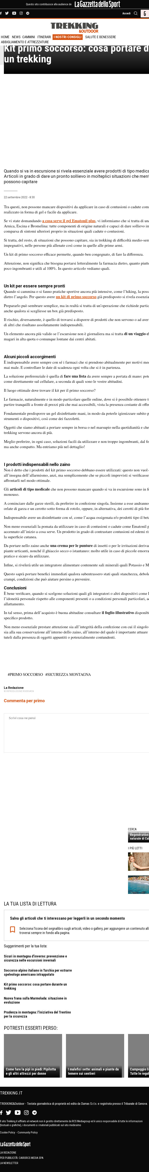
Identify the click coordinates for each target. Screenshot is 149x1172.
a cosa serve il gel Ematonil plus (68, 220)
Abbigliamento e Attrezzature (25, 42)
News (16, 37)
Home (5, 37)
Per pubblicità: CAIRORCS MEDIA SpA (21, 1157)
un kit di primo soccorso (76, 296)
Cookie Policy (8, 1132)
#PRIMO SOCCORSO (25, 674)
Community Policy (28, 1132)
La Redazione (8, 1152)
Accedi (126, 13)
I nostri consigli (67, 37)
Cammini (28, 37)
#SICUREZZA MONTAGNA (68, 674)
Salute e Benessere (100, 37)
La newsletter (9, 1163)
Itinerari (44, 37)
